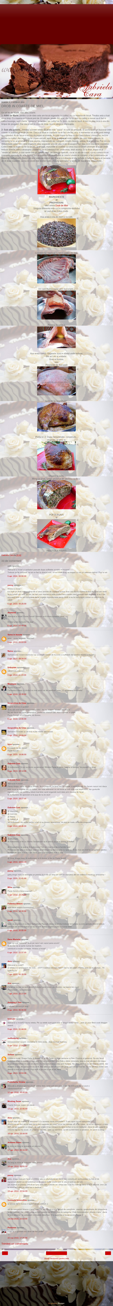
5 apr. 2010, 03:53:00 (17, 642)
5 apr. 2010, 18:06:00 (17, 754)
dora (10, 961)
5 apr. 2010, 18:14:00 (17, 771)
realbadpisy (13, 1038)
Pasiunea (12, 1227)
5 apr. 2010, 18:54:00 (17, 862)
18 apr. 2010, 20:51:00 (17, 1166)
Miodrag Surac (14, 1101)
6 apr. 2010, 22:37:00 (17, 952)
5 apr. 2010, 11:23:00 (17, 675)
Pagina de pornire (56, 1253)
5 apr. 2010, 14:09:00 (17, 735)
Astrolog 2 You (14, 1002)
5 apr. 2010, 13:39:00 (17, 694)
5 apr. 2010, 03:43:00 (17, 626)
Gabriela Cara (14, 763)
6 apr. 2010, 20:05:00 (17, 930)
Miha (10, 887)
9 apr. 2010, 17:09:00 (17, 1045)
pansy (10, 585)
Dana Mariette (14, 939)
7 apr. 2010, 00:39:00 (17, 974)
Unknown (12, 667)
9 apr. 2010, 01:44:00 (17, 1029)
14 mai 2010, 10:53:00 (17, 1219)
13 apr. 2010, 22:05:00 (17, 1109)
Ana (9, 983)
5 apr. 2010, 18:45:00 (17, 826)
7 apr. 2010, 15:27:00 (17, 993)
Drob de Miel (62, 205)
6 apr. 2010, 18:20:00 (17, 911)
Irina (10, 744)
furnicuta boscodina (17, 1200)
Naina (10, 651)
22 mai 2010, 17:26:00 (17, 1238)
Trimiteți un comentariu (14, 1243)
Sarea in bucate (15, 634)
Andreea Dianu (14, 1142)
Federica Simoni (15, 903)
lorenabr (11, 1019)
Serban (11, 1054)
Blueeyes (12, 684)
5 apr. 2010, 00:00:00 (17, 576)
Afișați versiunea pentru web (56, 1258)
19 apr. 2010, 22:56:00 (17, 1191)
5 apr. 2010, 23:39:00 (17, 895)
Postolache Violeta (16, 1082)
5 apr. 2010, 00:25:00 (17, 604)
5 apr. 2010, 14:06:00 (17, 719)
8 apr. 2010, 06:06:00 (17, 1010)
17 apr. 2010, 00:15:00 (17, 1150)
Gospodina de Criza (17, 703)
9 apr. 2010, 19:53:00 (17, 1073)
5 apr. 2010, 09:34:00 (17, 658)
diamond (12, 612)
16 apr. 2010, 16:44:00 (17, 1133)
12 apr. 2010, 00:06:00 (17, 1092)
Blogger (61, 1303)
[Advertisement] (56, 23)
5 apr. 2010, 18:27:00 (17, 798)
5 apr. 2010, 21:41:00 (17, 878)
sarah (10, 920)
